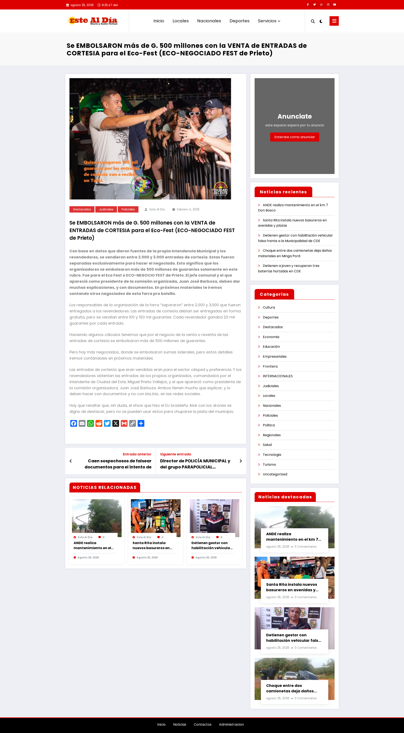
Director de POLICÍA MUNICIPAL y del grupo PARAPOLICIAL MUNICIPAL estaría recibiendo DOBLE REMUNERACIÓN (195, 464)
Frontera (270, 366)
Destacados (82, 209)
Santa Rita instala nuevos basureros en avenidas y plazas (151, 545)
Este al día (157, 209)
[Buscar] (312, 21)
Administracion (231, 724)
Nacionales (209, 21)
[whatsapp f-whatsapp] (321, 4)
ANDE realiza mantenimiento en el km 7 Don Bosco (92, 545)
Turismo (269, 464)
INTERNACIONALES (278, 376)
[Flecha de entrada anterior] (70, 461)
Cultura (269, 307)
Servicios (267, 21)
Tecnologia (272, 454)
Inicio (158, 21)
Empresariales (275, 356)
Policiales (128, 209)
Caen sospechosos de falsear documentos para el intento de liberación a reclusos (118, 464)
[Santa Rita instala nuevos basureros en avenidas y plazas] (156, 517)
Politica (269, 425)
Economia (271, 336)
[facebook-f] (307, 4)
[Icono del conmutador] (334, 21)
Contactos (202, 724)
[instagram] (328, 4)
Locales (181, 21)
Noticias (179, 724)
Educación (271, 346)
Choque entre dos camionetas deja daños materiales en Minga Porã (292, 688)
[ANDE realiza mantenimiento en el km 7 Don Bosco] (97, 517)
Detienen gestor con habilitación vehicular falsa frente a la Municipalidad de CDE (211, 545)
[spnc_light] (321, 21)
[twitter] (314, 4)
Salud (267, 444)
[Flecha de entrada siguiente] (240, 461)
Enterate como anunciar (294, 137)
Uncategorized (275, 474)
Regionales (272, 435)
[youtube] (334, 4)
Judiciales (106, 209)
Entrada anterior (137, 454)
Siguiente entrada (175, 454)
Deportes (240, 21)
